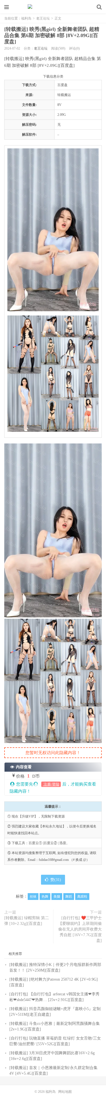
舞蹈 (68, 897)
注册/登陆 (51, 784)
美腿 (56, 897)
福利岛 (53, 7)
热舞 (45, 897)
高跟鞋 (82, 897)
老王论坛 (43, 18)
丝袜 (33, 897)
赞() (55, 880)
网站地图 (65, 1092)
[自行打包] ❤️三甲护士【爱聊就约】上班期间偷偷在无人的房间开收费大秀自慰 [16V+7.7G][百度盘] (80, 929)
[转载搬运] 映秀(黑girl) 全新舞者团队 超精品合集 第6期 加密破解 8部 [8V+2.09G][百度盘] (51, 35)
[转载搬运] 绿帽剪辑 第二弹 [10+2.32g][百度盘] (26, 921)
